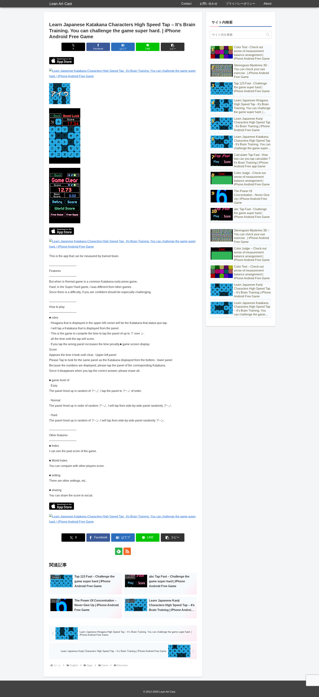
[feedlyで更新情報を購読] (118, 551)
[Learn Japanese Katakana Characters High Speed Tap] (61, 60)
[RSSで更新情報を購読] (127, 551)
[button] (172, 47)
